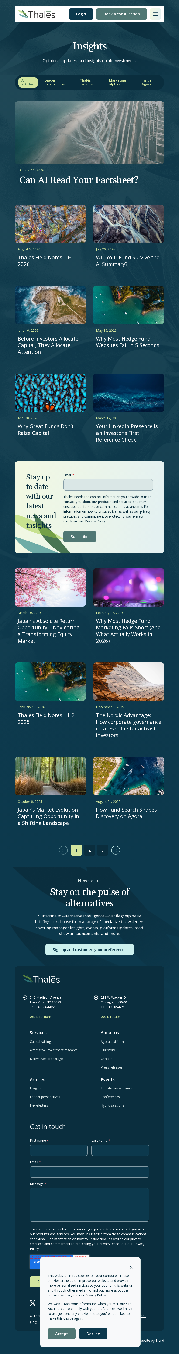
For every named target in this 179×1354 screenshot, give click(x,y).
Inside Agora (146, 82)
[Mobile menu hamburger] (155, 14)
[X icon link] (32, 1303)
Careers (106, 1058)
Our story (108, 1050)
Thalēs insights (86, 82)
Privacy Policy (95, 1295)
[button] (63, 850)
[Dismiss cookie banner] (131, 1267)
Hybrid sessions (112, 1105)
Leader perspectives (55, 82)
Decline (93, 1333)
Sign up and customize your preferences (89, 949)
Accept (61, 1333)
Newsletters (39, 1105)
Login (81, 13)
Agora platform (112, 1041)
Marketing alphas (117, 82)
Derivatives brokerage (46, 1058)
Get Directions (41, 1016)
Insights (35, 1088)
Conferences (110, 1097)
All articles (27, 82)
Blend (159, 1340)
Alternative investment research (54, 1050)
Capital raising (40, 1041)
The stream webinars (117, 1088)
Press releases (112, 1067)
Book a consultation (122, 13)
